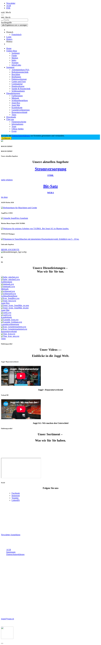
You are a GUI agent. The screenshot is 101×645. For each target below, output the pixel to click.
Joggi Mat (16, 105)
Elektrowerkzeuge (19, 79)
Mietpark (15, 98)
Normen (15, 62)
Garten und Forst (19, 81)
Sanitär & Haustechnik (21, 89)
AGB (8, 5)
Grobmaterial (17, 84)
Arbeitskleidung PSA (20, 70)
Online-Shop (11, 51)
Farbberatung (17, 96)
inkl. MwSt (5, 17)
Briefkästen (16, 77)
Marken (15, 58)
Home (8, 48)
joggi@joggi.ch (7, 619)
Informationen (17, 124)
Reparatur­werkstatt (19, 112)
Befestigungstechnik (20, 72)
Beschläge (16, 74)
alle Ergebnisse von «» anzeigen (14, 25)
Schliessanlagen (18, 91)
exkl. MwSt (6, 12)
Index (14, 60)
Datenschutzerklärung (21, 136)
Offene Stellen (18, 129)
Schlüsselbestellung (20, 100)
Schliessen (6, 138)
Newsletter (10, 3)
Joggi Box (16, 103)
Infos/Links (16, 65)
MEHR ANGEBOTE (10, 249)
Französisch (16, 34)
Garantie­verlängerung (21, 110)
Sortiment (16, 53)
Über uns (10, 119)
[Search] (2, 20)
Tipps (14, 115)
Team (14, 126)
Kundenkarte (17, 107)
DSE (8, 8)
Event (14, 131)
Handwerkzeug (18, 86)
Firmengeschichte (19, 122)
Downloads (11, 117)
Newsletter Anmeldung (10, 535)
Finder (14, 55)
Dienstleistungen (13, 93)
